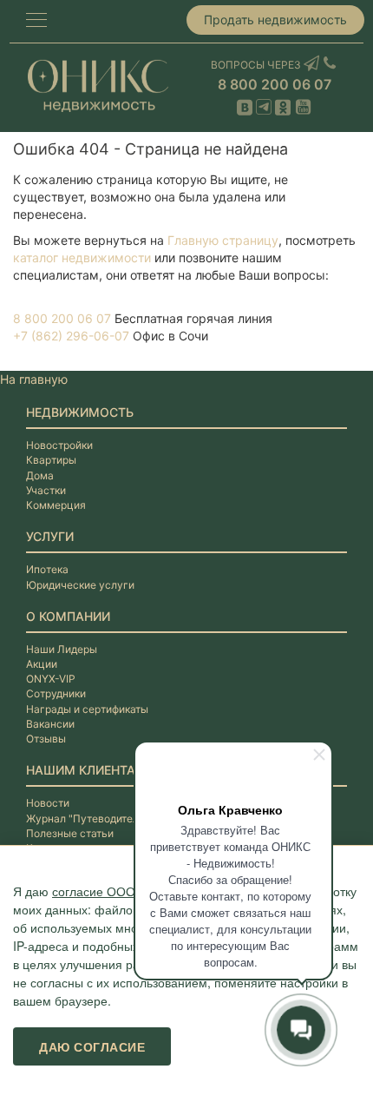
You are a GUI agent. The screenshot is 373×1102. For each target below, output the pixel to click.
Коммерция (56, 504)
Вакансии (50, 723)
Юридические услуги (80, 584)
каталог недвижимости (82, 257)
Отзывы (46, 738)
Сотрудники (56, 693)
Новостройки (59, 445)
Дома (40, 475)
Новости (47, 802)
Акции (41, 663)
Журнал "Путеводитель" (87, 818)
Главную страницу (222, 240)
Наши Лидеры (61, 649)
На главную (34, 379)
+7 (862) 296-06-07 (71, 335)
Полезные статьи (70, 833)
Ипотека (47, 569)
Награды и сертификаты (87, 709)
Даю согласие (92, 1046)
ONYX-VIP (50, 678)
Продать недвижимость (275, 19)
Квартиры (51, 459)
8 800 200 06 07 (274, 84)
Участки (46, 490)
